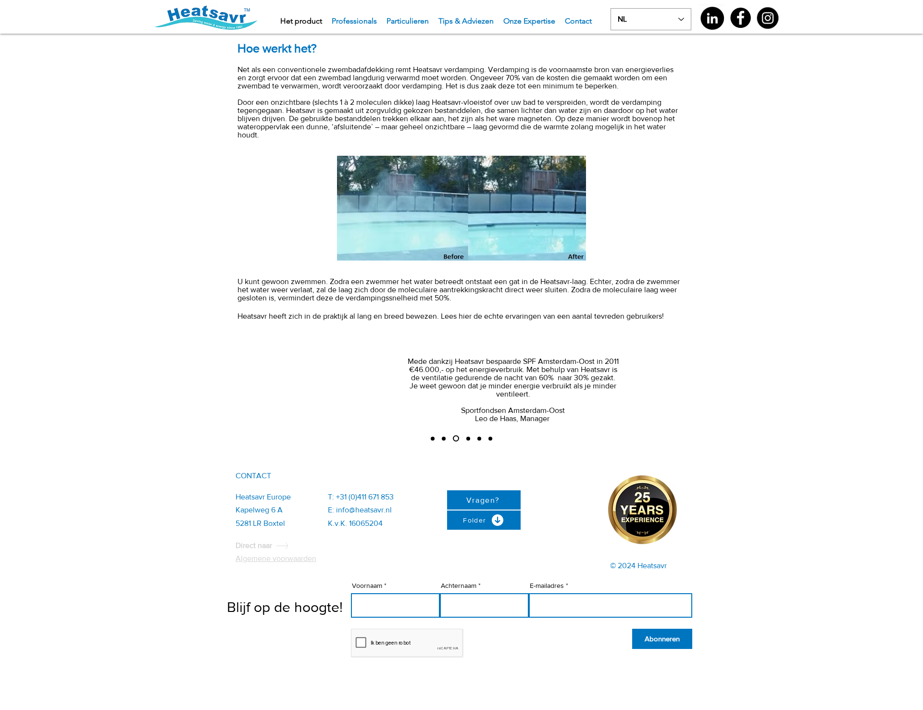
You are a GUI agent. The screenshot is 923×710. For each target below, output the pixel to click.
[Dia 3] (456, 439)
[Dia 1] (433, 438)
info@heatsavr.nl (364, 510)
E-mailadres (547, 585)
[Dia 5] (479, 438)
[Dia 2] (444, 438)
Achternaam (458, 585)
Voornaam (367, 585)
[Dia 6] (490, 438)
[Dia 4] (468, 438)
